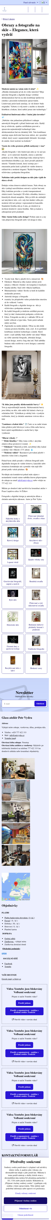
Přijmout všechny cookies (25, 1200)
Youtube (8, 966)
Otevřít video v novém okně (25, 1019)
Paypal (7, 920)
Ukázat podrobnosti (25, 1215)
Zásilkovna (9, 941)
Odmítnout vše (25, 1208)
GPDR (4, 954)
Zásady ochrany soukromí (25, 1193)
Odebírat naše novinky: (24, 696)
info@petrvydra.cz (25, 480)
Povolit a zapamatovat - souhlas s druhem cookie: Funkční (24, 1011)
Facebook (8, 963)
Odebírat (40, 703)
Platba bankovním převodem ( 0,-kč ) (20, 917)
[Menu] (45, 9)
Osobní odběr (10, 938)
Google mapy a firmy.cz (11, 979)
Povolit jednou (24, 1002)
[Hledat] (31, 9)
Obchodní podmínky (11, 948)
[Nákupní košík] (38, 9)
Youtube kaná (10, 738)
